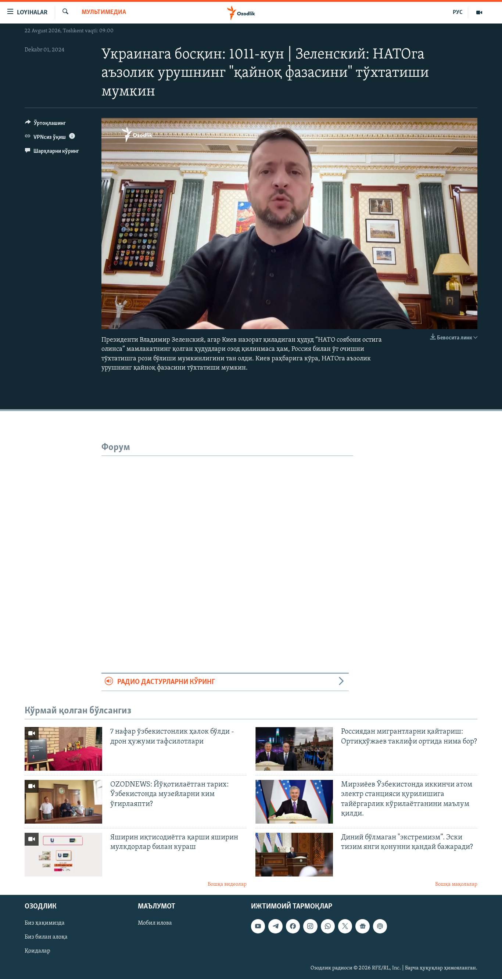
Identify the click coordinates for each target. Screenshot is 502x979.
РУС (458, 12)
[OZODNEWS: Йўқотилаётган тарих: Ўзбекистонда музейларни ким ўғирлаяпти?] (63, 802)
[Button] (45, 125)
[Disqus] (227, 548)
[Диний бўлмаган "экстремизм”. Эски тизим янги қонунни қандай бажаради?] (294, 855)
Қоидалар (37, 951)
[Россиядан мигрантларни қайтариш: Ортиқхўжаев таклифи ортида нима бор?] (294, 749)
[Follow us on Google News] (362, 926)
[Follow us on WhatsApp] (328, 926)
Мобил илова (155, 923)
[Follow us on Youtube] (258, 926)
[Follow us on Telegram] (275, 926)
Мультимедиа (104, 12)
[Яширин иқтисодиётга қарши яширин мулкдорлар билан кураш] (63, 855)
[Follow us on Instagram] (310, 926)
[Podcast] (380, 926)
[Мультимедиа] (479, 12)
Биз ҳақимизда (45, 923)
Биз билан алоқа (46, 937)
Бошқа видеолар (227, 884)
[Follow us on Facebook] (293, 926)
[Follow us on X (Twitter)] (345, 926)
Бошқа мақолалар (456, 884)
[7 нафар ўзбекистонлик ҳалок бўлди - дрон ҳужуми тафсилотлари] (63, 749)
